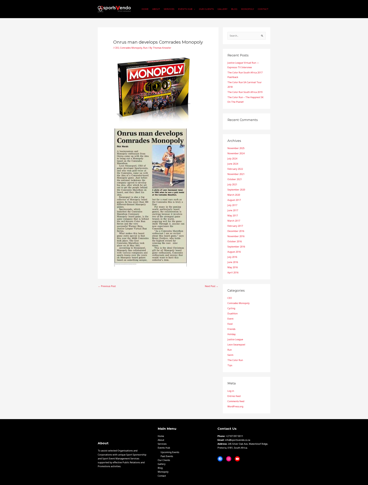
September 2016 (236, 246)
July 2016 (232, 257)
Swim (230, 355)
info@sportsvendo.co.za (237, 440)
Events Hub (164, 447)
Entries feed (233, 396)
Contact (162, 475)
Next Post (211, 286)
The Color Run (235, 360)
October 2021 (234, 179)
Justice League (235, 339)
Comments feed (235, 401)
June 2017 (232, 210)
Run (145, 47)
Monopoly (163, 471)
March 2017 (233, 220)
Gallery (161, 464)
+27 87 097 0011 (234, 436)
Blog (160, 467)
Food (229, 323)
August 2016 (234, 251)
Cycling (231, 308)
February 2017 (235, 225)
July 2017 (232, 205)
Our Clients (164, 460)
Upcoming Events (170, 452)
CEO (117, 47)
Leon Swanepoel (236, 344)
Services (162, 443)
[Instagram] (228, 458)
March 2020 (233, 194)
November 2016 (236, 236)
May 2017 (232, 215)
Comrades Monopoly (131, 47)
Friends (231, 329)
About (161, 440)
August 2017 (234, 200)
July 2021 (232, 184)
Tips (229, 365)
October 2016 (234, 241)
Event (230, 318)
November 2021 (236, 174)
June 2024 (232, 163)
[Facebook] (220, 458)
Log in (230, 390)
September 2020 (236, 189)
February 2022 (235, 168)
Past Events (167, 456)
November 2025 (236, 148)
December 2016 (235, 231)
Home (161, 436)
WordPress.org (235, 406)
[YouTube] (237, 458)
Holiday (231, 334)
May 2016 (232, 267)
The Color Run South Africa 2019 (244, 92)
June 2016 (232, 262)
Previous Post (107, 286)
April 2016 (232, 272)
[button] (193, 9)
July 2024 (232, 158)
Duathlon (232, 313)
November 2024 (236, 153)
